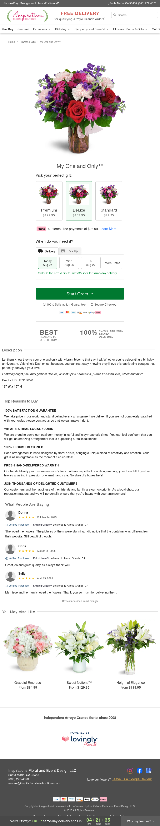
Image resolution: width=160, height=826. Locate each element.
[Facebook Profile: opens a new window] (139, 770)
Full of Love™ (41, 558)
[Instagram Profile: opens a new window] (130, 770)
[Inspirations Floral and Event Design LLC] (27, 16)
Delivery (50, 251)
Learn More (108, 228)
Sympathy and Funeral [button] (90, 29)
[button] (149, 808)
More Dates (112, 263)
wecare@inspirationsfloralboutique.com (34, 783)
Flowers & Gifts (28, 41)
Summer (23, 29)
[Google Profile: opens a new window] (149, 770)
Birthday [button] (61, 29)
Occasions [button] (40, 29)
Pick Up (73, 251)
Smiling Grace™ (42, 524)
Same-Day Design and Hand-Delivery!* (31, 3)
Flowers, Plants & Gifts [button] (128, 29)
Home (11, 41)
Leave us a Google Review (132, 779)
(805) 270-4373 (18, 779)
